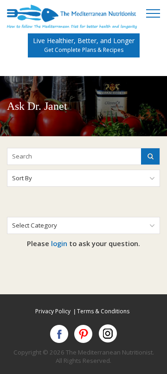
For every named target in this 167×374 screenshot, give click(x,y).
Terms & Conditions (103, 311)
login (59, 243)
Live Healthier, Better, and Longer (84, 45)
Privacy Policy (53, 311)
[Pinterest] (83, 333)
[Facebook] (59, 333)
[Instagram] (107, 333)
